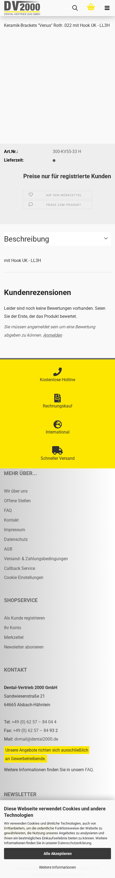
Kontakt (11, 520)
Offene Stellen (17, 500)
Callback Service (19, 568)
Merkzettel (14, 637)
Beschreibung (26, 239)
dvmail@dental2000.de (36, 739)
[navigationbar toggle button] (107, 8)
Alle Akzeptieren (58, 853)
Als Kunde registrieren (24, 618)
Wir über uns (16, 491)
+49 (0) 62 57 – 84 (31, 730)
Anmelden (52, 335)
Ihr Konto (12, 627)
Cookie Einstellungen (23, 577)
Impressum (14, 529)
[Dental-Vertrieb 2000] (20, 8)
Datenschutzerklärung (74, 843)
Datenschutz (16, 539)
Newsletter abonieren (24, 647)
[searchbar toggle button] (75, 8)
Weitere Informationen (57, 867)
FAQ (8, 510)
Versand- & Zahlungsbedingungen (36, 558)
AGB (8, 549)
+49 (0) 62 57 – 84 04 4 (34, 721)
